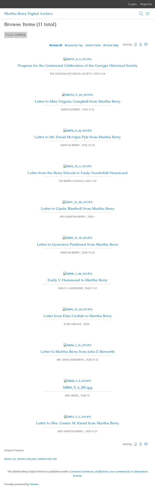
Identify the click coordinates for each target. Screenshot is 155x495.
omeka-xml (44, 459)
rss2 (54, 459)
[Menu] (148, 13)
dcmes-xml (23, 459)
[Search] (141, 13)
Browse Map (110, 45)
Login (132, 4)
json (33, 459)
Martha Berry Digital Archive (28, 13)
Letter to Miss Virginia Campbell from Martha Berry (77, 101)
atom (7, 459)
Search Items (93, 45)
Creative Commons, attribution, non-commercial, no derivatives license (109, 473)
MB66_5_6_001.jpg (77, 387)
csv (14, 459)
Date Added (148, 44)
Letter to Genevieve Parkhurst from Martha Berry (77, 244)
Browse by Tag (74, 45)
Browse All (55, 45)
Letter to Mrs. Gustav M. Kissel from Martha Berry (77, 423)
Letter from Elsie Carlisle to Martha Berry (77, 316)
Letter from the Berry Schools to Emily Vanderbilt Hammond (78, 173)
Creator (140, 44)
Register (146, 4)
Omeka (34, 484)
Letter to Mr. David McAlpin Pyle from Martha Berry (78, 137)
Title (135, 44)
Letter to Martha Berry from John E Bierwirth (78, 351)
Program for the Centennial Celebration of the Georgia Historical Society (77, 65)
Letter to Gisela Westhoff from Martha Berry (77, 208)
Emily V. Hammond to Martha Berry (77, 280)
